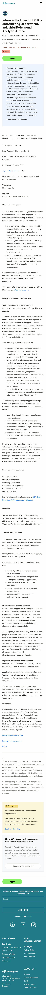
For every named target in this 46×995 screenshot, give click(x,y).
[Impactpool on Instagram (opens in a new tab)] (33, 927)
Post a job (28, 946)
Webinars (5, 961)
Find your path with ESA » (12, 735)
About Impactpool (31, 977)
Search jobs (6, 944)
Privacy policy (29, 984)
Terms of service (31, 987)
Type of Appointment (10, 171)
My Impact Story (8, 957)
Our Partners (29, 957)
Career (27, 974)
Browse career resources (11, 947)
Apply (12, 58)
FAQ (26, 981)
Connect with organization (23, 866)
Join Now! (23, 910)
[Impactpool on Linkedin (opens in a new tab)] (23, 927)
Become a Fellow (8, 954)
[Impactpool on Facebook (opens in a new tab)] (12, 927)
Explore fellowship (12, 829)
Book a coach (7, 951)
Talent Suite (29, 950)
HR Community (30, 953)
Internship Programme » (12, 741)
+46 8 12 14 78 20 (8, 980)
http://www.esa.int (21, 290)
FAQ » (4, 746)
